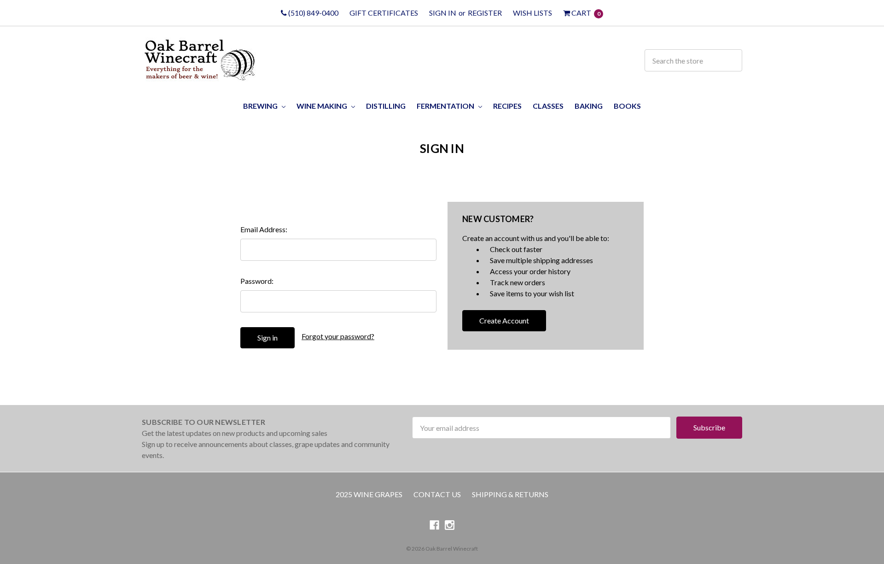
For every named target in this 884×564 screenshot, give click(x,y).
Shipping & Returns (510, 494)
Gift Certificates (383, 12)
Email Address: (263, 229)
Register (485, 12)
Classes (548, 105)
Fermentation (446, 105)
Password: (256, 280)
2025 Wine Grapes (369, 494)
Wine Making (323, 105)
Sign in (442, 12)
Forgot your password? (338, 336)
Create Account (504, 320)
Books (627, 105)
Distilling (386, 105)
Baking (589, 105)
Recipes (507, 105)
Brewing (261, 105)
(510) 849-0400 (312, 12)
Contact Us (437, 494)
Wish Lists (532, 12)
